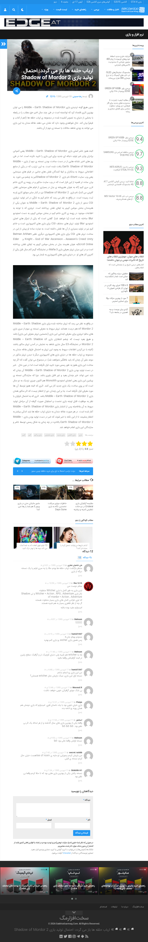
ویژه (46, 9)
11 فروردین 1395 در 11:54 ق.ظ (60, 720)
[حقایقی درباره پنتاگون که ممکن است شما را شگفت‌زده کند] (136, 276)
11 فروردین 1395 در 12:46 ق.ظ (57, 687)
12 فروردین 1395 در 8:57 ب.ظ (59, 619)
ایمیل (49, 820)
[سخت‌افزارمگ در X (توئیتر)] (65, 936)
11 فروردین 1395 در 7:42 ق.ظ (54, 752)
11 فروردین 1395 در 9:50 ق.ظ (60, 738)
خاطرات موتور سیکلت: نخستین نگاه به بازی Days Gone (57, 506)
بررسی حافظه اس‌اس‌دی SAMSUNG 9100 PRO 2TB (118, 154)
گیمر (23, 435)
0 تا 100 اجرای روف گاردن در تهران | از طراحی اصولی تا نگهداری (116, 288)
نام (88, 820)
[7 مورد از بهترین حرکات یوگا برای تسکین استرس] (136, 300)
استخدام (103, 907)
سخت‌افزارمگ (138, 907)
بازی (80, 435)
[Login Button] (5, 9)
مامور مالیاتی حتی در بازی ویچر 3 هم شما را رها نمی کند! (29, 506)
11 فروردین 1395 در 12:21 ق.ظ (61, 702)
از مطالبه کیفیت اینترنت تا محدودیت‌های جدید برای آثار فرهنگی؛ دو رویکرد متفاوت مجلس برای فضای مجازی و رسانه (118, 106)
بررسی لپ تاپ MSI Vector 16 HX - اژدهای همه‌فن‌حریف (119, 198)
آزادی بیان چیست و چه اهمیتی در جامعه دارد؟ (118, 311)
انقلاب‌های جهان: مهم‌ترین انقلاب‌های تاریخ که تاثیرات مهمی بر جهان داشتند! (125, 258)
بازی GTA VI (136, 2)
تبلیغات (114, 907)
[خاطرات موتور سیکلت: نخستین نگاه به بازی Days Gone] (53, 492)
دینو (55, 2)
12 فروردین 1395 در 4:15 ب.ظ (56, 634)
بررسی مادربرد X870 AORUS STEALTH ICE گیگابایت (122, 168)
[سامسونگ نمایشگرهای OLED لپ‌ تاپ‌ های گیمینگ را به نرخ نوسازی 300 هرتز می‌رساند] (138, 75)
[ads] (74, 22)
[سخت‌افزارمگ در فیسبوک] (69, 936)
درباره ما (124, 907)
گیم (30, 435)
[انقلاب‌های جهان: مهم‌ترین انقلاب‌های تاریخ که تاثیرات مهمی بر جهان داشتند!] (123, 242)
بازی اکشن (71, 435)
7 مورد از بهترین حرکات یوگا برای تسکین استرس (117, 300)
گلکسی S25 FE (120, 2)
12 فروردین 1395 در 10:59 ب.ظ (58, 583)
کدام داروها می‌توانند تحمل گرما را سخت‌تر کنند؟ (73, 547)
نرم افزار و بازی (135, 34)
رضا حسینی (77, 96)
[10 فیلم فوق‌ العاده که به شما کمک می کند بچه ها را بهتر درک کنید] (33, 538)
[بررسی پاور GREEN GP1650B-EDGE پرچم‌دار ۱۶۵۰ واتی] (138, 90)
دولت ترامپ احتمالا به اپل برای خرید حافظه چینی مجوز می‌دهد (53, 472)
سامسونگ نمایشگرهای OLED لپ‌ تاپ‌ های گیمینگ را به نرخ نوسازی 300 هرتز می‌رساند (118, 75)
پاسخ (80, 575)
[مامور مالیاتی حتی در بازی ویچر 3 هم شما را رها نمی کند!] (26, 492)
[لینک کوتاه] (47, 96)
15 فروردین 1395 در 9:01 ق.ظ (53, 565)
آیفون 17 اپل (77, 2)
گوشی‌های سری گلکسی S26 (98, 2)
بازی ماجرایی (49, 435)
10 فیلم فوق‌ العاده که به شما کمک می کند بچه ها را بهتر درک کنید (33, 547)
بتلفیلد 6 (64, 2)
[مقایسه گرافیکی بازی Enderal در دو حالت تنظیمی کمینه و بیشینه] (80, 492)
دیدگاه (83, 557)
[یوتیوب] (74, 461)
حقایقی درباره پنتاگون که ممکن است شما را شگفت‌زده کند (116, 276)
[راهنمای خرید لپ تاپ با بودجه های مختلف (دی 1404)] (74, 881)
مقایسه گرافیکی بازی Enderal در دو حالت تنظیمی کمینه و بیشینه (83, 506)
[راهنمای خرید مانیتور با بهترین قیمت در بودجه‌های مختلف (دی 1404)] (123, 881)
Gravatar (67, 853)
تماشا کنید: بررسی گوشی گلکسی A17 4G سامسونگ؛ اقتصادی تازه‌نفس (119, 183)
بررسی (96, 9)
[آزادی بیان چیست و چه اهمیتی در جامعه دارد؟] (136, 311)
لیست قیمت (61, 9)
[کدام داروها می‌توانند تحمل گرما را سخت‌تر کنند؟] (73, 538)
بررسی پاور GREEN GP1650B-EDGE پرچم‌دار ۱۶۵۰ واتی (117, 90)
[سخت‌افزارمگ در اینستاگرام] (74, 936)
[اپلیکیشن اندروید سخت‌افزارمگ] (82, 936)
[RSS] (87, 936)
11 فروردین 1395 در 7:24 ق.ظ (56, 770)
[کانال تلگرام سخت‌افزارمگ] (78, 936)
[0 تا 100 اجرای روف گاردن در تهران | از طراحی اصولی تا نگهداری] (136, 288)
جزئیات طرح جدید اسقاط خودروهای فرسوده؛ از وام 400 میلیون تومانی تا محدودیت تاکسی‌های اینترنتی (118, 61)
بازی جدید (60, 435)
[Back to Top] (74, 913)
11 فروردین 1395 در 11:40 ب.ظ (59, 651)
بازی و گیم (37, 435)
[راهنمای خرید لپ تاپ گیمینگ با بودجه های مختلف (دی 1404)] (24, 881)
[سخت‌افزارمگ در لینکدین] (61, 936)
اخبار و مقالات (113, 9)
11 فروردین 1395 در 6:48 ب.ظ (56, 669)
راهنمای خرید (80, 9)
